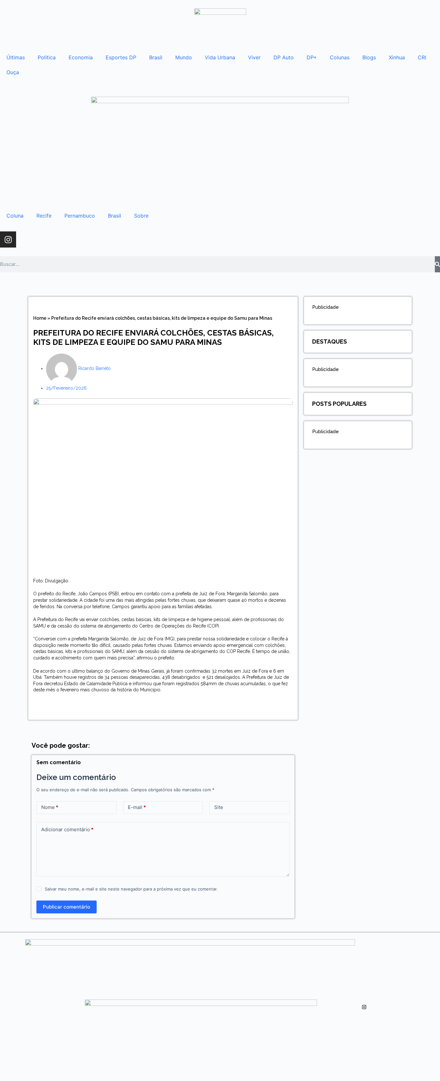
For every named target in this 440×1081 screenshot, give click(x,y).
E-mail (137, 807)
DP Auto (283, 57)
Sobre (141, 215)
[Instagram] (8, 239)
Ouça (12, 72)
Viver (254, 57)
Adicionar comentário (67, 829)
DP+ (312, 57)
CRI (422, 57)
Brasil (155, 57)
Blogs (369, 57)
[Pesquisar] (437, 264)
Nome (49, 807)
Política (47, 57)
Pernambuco (79, 215)
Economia (81, 57)
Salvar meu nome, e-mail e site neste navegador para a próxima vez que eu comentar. (131, 888)
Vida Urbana (220, 57)
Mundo (183, 57)
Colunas (339, 57)
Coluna (15, 215)
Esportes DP (121, 57)
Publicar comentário (66, 907)
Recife (44, 215)
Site (218, 807)
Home (39, 318)
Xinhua (397, 57)
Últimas (15, 57)
